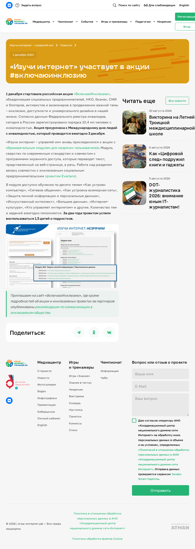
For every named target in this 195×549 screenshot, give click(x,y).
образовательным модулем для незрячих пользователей (52, 148)
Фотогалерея (46, 384)
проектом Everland (60, 176)
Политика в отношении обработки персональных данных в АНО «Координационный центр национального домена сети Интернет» (97, 521)
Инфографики (47, 398)
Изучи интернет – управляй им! (32, 45)
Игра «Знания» (79, 376)
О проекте (44, 371)
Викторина (76, 396)
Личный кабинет (48, 418)
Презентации (46, 405)
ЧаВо (104, 378)
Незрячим (164, 21)
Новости (66, 45)
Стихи (73, 430)
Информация (110, 371)
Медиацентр (41, 21)
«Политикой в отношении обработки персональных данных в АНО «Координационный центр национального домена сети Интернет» (163, 459)
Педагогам (143, 21)
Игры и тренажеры (114, 21)
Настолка (76, 410)
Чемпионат (65, 21)
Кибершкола (46, 411)
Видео (41, 391)
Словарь (75, 403)
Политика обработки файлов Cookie (97, 538)
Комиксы (75, 423)
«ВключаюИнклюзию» (91, 94)
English (184, 5)
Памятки (75, 416)
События (87, 21)
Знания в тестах (80, 382)
